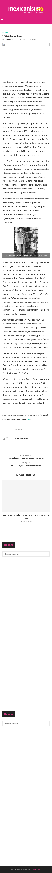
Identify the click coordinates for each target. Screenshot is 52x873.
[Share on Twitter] (34, 430)
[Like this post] (29, 430)
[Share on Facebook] (31, 430)
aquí (28, 418)
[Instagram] (42, 20)
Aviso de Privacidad (35, 869)
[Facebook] (37, 20)
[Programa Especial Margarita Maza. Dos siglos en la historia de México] (26, 496)
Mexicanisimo (8, 39)
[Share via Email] (38, 430)
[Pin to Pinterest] (36, 430)
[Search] (49, 20)
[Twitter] (40, 20)
